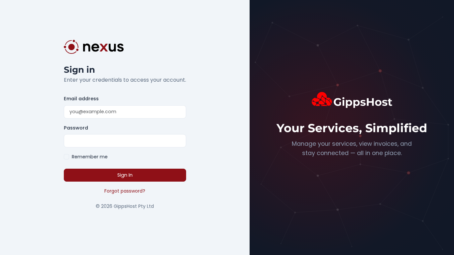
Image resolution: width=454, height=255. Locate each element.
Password (76, 128)
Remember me (90, 156)
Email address (81, 98)
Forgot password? (124, 191)
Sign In (125, 175)
